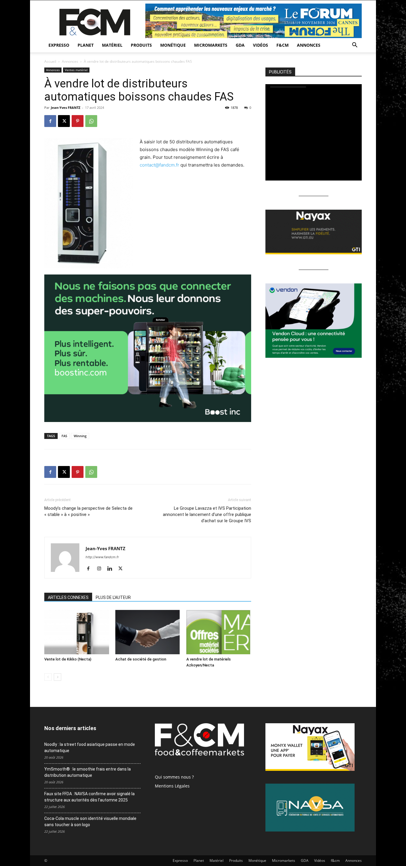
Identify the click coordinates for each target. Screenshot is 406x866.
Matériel (112, 45)
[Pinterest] (78, 121)
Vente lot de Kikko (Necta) (67, 659)
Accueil (50, 61)
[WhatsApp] (91, 121)
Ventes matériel (76, 70)
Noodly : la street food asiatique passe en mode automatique (89, 747)
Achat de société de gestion (140, 659)
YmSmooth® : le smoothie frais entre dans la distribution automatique (87, 772)
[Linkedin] (112, 568)
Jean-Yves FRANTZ (65, 107)
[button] (354, 45)
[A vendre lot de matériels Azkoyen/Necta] (218, 632)
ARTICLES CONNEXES (68, 597)
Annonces (308, 45)
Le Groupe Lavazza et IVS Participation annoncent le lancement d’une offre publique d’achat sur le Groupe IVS (207, 514)
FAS (64, 436)
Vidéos (260, 45)
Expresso (58, 45)
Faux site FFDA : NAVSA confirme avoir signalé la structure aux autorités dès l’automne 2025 (89, 796)
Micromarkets (210, 45)
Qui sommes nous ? (174, 777)
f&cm (282, 45)
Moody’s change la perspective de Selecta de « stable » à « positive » (88, 511)
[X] (64, 121)
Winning (80, 436)
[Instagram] (101, 568)
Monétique (173, 45)
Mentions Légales (172, 786)
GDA (240, 45)
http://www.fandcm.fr (102, 557)
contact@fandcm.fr (159, 165)
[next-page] (57, 677)
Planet (86, 45)
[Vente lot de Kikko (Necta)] (76, 632)
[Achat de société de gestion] (147, 632)
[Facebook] (50, 121)
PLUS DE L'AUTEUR (113, 597)
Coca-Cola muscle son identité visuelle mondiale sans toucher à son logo (90, 821)
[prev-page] (48, 677)
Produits (141, 45)
